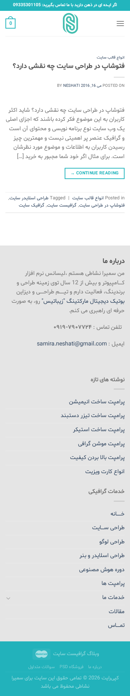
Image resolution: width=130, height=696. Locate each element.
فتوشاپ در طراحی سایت (102, 205)
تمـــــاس (116, 625)
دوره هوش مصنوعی (102, 570)
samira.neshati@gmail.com (72, 344)
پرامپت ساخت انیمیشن (97, 402)
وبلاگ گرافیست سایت (76, 653)
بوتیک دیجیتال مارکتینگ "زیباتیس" (83, 301)
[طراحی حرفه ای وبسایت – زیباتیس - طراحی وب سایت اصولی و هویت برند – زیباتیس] (65, 23)
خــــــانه (117, 514)
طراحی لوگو (112, 542)
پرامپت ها (113, 583)
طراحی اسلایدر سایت (28, 198)
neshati (71, 86)
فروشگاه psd (71, 667)
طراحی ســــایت (108, 528)
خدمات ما (113, 598)
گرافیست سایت (62, 205)
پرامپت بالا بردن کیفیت (97, 458)
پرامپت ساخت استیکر (99, 430)
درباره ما (95, 667)
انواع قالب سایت (111, 57)
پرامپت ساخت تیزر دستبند (93, 416)
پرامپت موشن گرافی (101, 444)
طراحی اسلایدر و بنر (102, 556)
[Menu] (120, 23)
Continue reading (94, 173)
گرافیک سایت (31, 205)
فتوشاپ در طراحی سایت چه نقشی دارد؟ (69, 66)
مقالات (117, 612)
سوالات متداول (41, 667)
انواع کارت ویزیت (105, 472)
